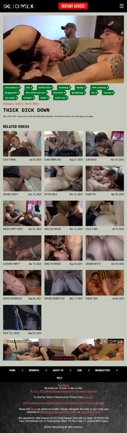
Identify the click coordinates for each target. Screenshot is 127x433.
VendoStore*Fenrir (68, 412)
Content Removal (95, 403)
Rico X (28, 103)
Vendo (34, 409)
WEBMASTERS (102, 370)
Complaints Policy (51, 403)
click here (88, 397)
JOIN (79, 370)
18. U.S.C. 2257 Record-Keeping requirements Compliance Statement (63, 391)
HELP (59, 377)
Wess (35, 103)
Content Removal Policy (73, 403)
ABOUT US (58, 370)
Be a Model (63, 385)
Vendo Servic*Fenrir (90, 412)
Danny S (19, 103)
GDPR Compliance (32, 403)
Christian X (8, 103)
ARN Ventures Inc (49, 412)
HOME (12, 370)
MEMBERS (34, 370)
